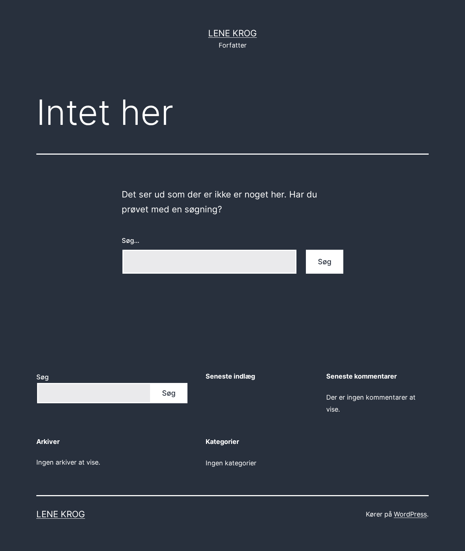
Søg (42, 377)
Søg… (131, 240)
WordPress (410, 514)
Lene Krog (232, 33)
